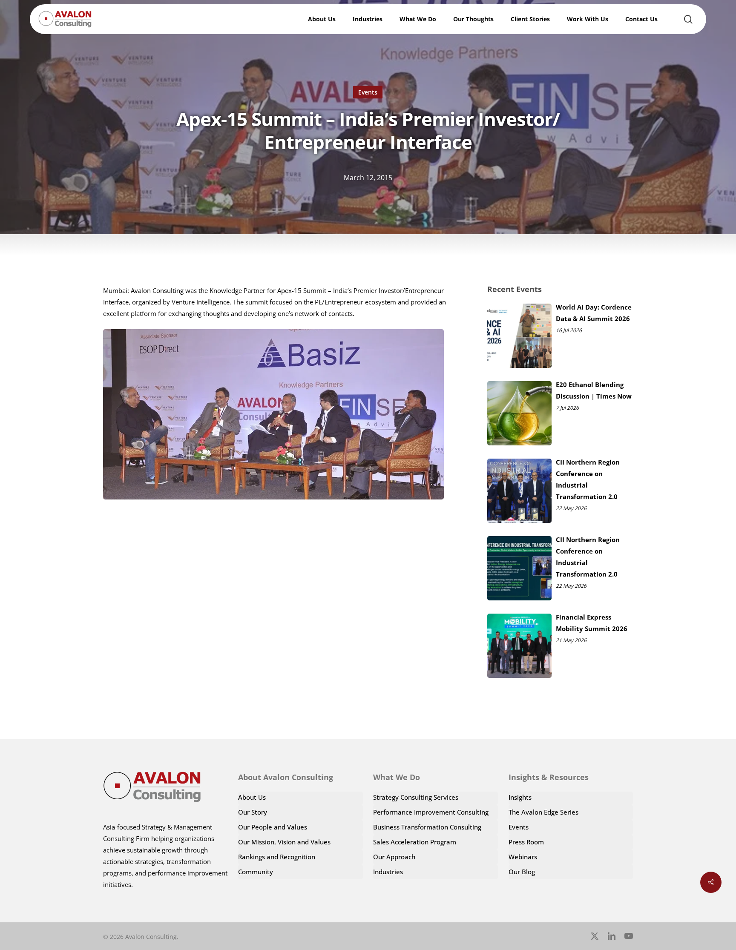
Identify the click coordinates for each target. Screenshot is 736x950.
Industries (388, 871)
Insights (520, 797)
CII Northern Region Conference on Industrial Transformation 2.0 (588, 479)
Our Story (252, 812)
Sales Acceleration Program (414, 842)
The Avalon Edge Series (543, 812)
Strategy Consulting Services (415, 797)
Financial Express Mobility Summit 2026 (591, 623)
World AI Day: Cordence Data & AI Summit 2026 (594, 313)
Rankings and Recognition (276, 856)
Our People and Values (272, 827)
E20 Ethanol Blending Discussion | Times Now (594, 390)
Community (255, 871)
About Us (252, 797)
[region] (625, 873)
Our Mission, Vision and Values (284, 842)
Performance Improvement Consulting (431, 812)
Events (367, 92)
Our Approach (394, 856)
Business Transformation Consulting (427, 827)
